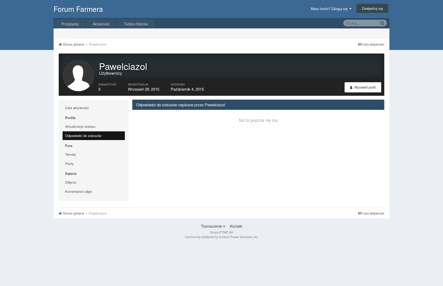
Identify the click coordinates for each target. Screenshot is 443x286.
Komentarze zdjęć (78, 191)
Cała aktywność (77, 107)
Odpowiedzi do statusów (83, 135)
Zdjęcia (70, 182)
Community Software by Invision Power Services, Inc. (221, 237)
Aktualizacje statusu (80, 126)
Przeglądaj (69, 23)
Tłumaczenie (212, 226)
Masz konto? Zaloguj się (330, 8)
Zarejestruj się (372, 8)
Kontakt (236, 226)
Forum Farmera (78, 9)
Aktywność (101, 23)
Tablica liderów (136, 23)
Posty (69, 163)
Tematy (70, 154)
